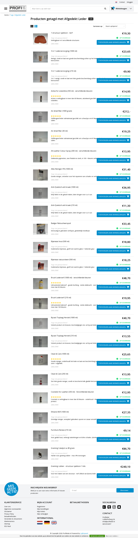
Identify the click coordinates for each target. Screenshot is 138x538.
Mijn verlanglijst (42, 514)
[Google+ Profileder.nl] (104, 508)
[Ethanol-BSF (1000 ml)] (40, 418)
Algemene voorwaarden (12, 509)
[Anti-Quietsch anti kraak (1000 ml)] (40, 193)
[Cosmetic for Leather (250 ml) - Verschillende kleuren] (40, 398)
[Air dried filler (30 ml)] (40, 137)
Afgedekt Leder (20, 15)
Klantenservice (9, 521)
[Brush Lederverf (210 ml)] (40, 303)
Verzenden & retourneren (13, 519)
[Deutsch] (47, 524)
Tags (11, 15)
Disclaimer (8, 511)
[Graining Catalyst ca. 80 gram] (40, 454)
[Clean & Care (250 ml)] (40, 380)
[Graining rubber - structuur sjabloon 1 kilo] (40, 472)
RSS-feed (7, 526)
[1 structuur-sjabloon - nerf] (40, 39)
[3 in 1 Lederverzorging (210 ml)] (40, 77)
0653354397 (107, 524)
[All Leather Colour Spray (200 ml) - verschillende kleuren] (40, 157)
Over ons (7, 506)
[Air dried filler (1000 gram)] (40, 117)
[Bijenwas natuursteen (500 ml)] (40, 265)
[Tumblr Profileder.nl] (109, 508)
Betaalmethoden (10, 516)
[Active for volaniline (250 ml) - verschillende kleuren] (40, 97)
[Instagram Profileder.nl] (114, 508)
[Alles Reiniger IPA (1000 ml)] (40, 175)
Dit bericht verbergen (97, 536)
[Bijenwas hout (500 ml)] (40, 247)
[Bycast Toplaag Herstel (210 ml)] (40, 341)
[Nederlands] (116, 2)
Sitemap (7, 524)
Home (6, 15)
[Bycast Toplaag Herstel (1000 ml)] (40, 323)
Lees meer (54, 43)
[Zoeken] (105, 9)
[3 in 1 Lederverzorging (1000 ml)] (40, 57)
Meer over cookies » (112, 536)
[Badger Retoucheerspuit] (40, 229)
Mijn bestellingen (43, 509)
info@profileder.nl (109, 521)
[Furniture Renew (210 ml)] (40, 436)
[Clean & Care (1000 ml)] (40, 360)
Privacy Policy (9, 514)
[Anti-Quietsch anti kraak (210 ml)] (40, 211)
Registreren (41, 506)
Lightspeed (84, 533)
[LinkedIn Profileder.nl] (119, 508)
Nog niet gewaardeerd (59, 38)
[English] (54, 524)
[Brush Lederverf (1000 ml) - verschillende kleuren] (40, 283)
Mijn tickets (41, 511)
